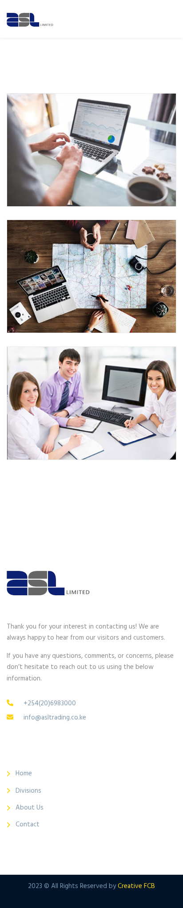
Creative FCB (136, 886)
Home (24, 774)
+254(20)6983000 (50, 703)
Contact (28, 825)
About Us (30, 808)
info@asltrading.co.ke (55, 717)
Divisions (28, 791)
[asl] (30, 19)
